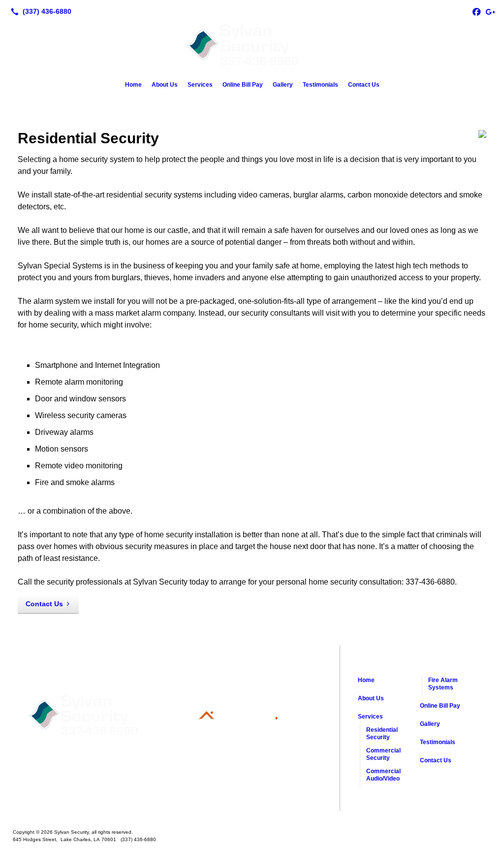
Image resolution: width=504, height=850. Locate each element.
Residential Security (382, 733)
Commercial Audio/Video (383, 775)
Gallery (283, 84)
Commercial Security (383, 754)
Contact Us (363, 84)
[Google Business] (490, 11)
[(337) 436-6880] (39, 11)
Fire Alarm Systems (443, 684)
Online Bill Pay (242, 84)
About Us (165, 84)
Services (200, 84)
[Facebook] (476, 11)
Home (133, 84)
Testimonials (320, 84)
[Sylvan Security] (252, 816)
